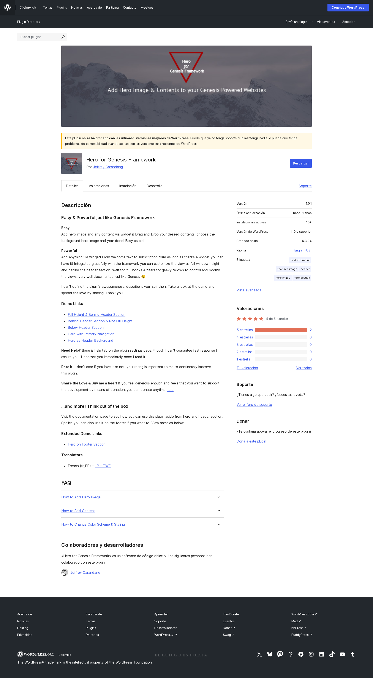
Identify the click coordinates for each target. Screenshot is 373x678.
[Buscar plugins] (63, 37)
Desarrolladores (165, 628)
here (170, 389)
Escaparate (94, 614)
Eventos (229, 621)
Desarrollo (155, 186)
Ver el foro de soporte (254, 404)
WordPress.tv (165, 635)
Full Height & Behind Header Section (96, 314)
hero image (283, 277)
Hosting (22, 628)
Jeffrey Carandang (108, 167)
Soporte (305, 186)
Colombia (64, 654)
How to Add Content (78, 511)
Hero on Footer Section (87, 444)
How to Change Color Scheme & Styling (93, 524)
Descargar (301, 163)
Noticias (23, 621)
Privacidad (24, 635)
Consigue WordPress (348, 7)
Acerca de (24, 614)
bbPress (299, 628)
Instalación (127, 186)
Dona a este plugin (251, 441)
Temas (90, 621)
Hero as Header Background (90, 340)
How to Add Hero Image (81, 497)
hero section (302, 277)
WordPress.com (304, 614)
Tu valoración (247, 368)
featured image (287, 269)
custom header (300, 260)
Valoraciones (99, 186)
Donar (229, 628)
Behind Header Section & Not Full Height (100, 321)
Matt (296, 621)
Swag (229, 635)
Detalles (72, 186)
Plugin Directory (28, 22)
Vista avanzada (249, 290)
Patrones (92, 635)
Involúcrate (231, 614)
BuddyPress (301, 635)
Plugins (91, 628)
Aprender (161, 614)
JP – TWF (103, 466)
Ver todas (304, 368)
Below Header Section (86, 327)
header (305, 269)
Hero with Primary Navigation (91, 334)
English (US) (303, 250)
